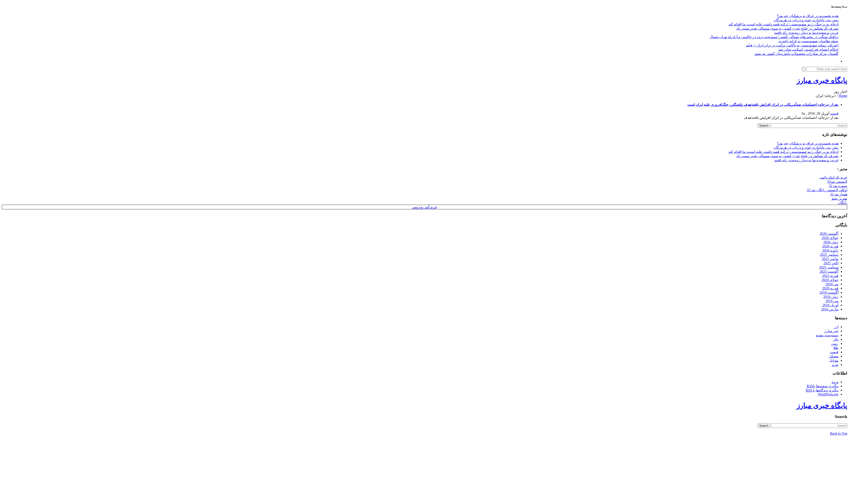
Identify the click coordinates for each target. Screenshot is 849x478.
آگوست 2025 (829, 271)
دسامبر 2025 (829, 254)
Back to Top (838, 433)
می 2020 (832, 284)
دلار (835, 339)
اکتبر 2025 (831, 263)
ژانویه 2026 (830, 250)
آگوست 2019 (829, 292)
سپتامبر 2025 (828, 267)
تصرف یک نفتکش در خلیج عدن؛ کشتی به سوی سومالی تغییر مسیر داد (787, 28)
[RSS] (837, 61)
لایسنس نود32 (837, 181)
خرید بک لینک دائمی (833, 177)
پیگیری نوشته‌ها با (822, 386)
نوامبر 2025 (830, 259)
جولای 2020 (830, 280)
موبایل (833, 360)
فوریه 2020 (830, 288)
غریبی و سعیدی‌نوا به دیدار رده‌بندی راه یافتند (806, 33)
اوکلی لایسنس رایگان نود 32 (827, 190)
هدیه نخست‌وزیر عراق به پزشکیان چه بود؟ (807, 16)
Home (843, 96)
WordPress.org (828, 394)
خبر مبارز (831, 331)
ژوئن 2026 (830, 242)
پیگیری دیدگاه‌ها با (822, 390)
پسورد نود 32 (838, 186)
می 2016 (832, 301)
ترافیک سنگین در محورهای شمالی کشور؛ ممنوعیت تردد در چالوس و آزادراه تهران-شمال (773, 37)
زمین (834, 343)
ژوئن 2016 (830, 297)
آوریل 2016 (830, 305)
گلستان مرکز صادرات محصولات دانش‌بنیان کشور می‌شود (796, 54)
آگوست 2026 (829, 233)
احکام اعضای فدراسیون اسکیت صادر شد (808, 49)
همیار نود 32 (838, 194)
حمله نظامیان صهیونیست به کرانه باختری (808, 41)
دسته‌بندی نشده (827, 335)
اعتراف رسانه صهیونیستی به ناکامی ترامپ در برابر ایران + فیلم (792, 45)
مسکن (833, 356)
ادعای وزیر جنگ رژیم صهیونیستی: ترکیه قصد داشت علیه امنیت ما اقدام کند (783, 24)
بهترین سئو (839, 198)
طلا (835, 348)
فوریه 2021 (830, 276)
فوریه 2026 (830, 246)
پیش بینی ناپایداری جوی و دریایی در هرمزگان (805, 20)
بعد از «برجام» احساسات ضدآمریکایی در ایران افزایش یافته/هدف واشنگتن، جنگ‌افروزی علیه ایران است (762, 104)
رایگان (842, 202)
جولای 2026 (830, 238)
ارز (836, 327)
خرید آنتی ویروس (424, 207)
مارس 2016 (829, 309)
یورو (835, 364)
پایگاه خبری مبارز (822, 80)
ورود (835, 382)
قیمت (834, 113)
